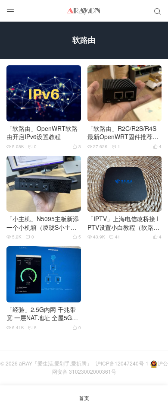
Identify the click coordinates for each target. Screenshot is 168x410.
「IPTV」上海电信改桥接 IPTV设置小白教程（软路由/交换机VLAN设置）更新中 (124, 223)
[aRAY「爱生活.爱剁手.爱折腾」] (84, 10)
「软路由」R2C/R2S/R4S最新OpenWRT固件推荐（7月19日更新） (121, 132)
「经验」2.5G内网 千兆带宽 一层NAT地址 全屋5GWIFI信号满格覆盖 (42, 313)
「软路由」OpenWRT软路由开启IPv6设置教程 (42, 132)
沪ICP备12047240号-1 (122, 363)
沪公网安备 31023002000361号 (110, 367)
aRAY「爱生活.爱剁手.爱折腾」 (55, 363)
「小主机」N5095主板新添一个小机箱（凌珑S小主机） (42, 223)
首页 (84, 397)
